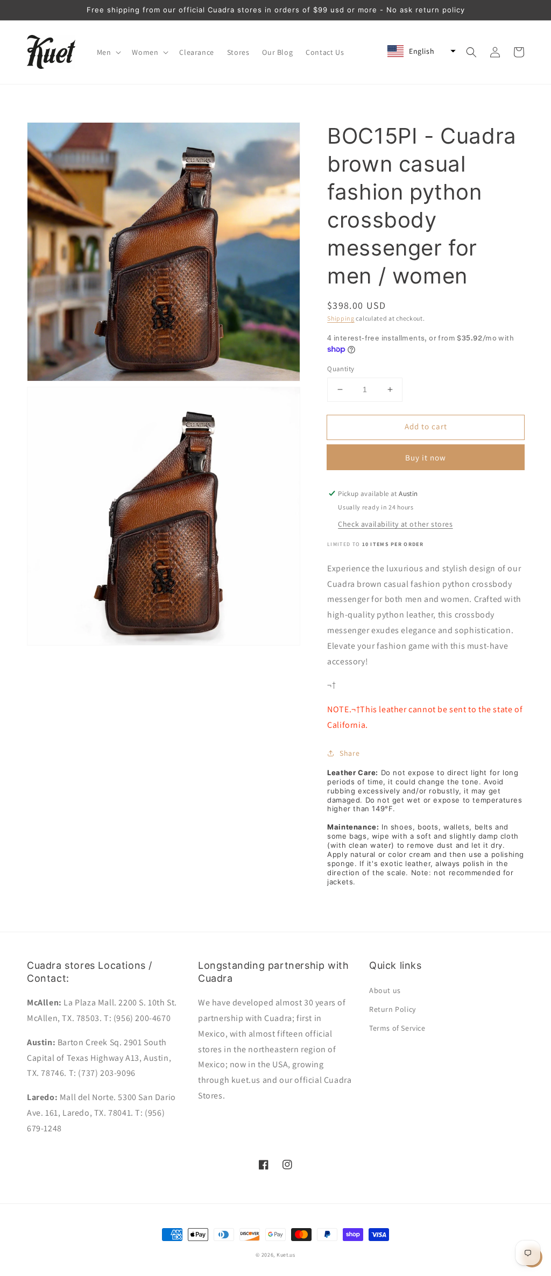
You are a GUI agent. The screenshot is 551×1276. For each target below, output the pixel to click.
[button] (108, 52)
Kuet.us (286, 1254)
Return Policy (392, 1009)
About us (385, 990)
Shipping (341, 318)
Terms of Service (397, 1028)
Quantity (340, 368)
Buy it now (425, 457)
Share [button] (349, 753)
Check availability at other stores (395, 524)
